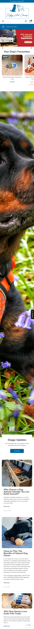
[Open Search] (3, 27)
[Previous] (3, 48)
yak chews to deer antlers (14, 575)
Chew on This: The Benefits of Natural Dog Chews (16, 553)
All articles (17, 451)
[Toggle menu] (3, 21)
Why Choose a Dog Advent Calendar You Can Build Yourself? (16, 491)
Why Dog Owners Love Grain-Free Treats (15, 612)
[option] (17, 38)
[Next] (31, 48)
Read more (7, 506)
